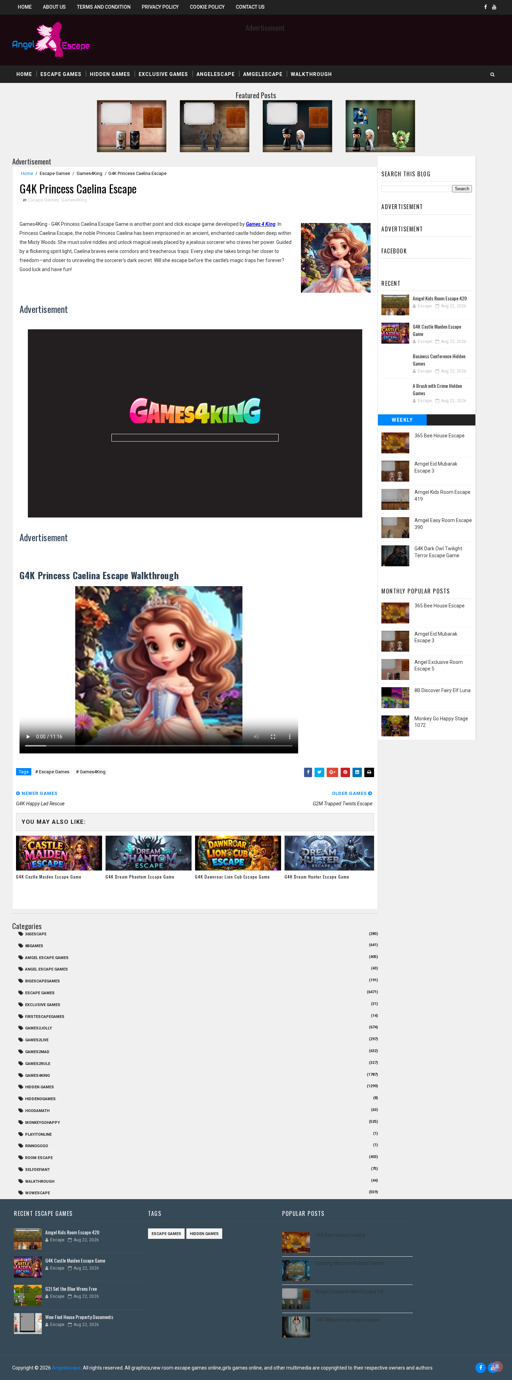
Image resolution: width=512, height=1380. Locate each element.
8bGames (34, 946)
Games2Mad (37, 1052)
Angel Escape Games (46, 969)
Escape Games (61, 74)
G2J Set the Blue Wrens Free (71, 1288)
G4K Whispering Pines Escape (347, 1319)
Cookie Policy (207, 7)
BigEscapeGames (42, 981)
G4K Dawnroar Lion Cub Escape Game (232, 877)
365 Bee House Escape (439, 435)
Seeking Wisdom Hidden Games (350, 1263)
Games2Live (36, 1040)
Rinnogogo (36, 1146)
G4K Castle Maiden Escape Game (49, 877)
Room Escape (39, 1158)
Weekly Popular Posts (402, 421)
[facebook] (485, 7)
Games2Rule (37, 1063)
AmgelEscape (262, 74)
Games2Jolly (38, 1028)
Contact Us (250, 7)
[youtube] (494, 7)
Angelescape (215, 74)
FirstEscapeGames (44, 1016)
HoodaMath (37, 1111)
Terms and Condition (104, 7)
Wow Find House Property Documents (79, 1316)
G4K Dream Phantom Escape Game (140, 877)
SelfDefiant (37, 1169)
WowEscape (37, 1193)
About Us (54, 7)
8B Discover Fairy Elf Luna (442, 690)
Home (25, 7)
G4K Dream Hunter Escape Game (317, 877)
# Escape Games (52, 771)
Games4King (89, 173)
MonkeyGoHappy (42, 1122)
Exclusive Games (163, 74)
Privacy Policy (160, 7)
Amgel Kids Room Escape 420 (440, 298)
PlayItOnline (38, 1134)
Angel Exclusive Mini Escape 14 (349, 1291)
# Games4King (91, 771)
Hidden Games (110, 74)
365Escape (35, 934)
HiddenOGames (40, 1099)
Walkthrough (311, 74)
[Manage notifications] (497, 1366)
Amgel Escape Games (47, 958)
